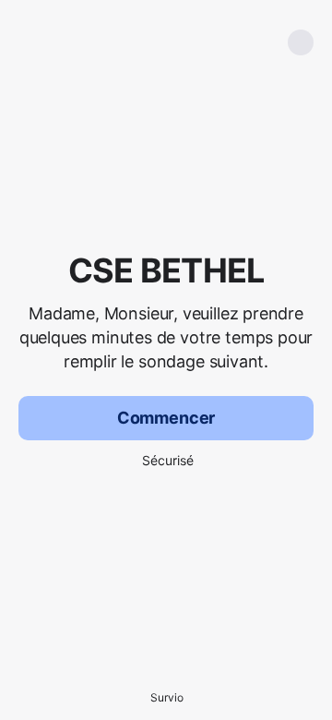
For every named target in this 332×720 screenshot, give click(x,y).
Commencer (166, 417)
